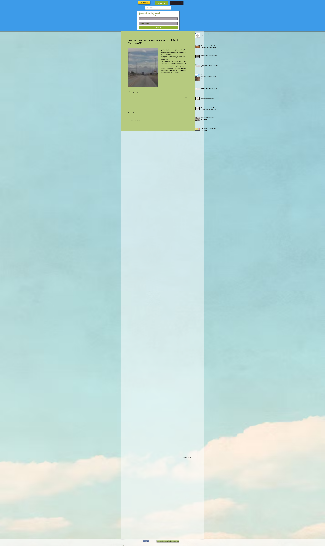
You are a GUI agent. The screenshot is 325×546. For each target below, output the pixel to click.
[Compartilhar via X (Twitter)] (133, 92)
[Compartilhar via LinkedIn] (137, 92)
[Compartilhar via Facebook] (129, 92)
